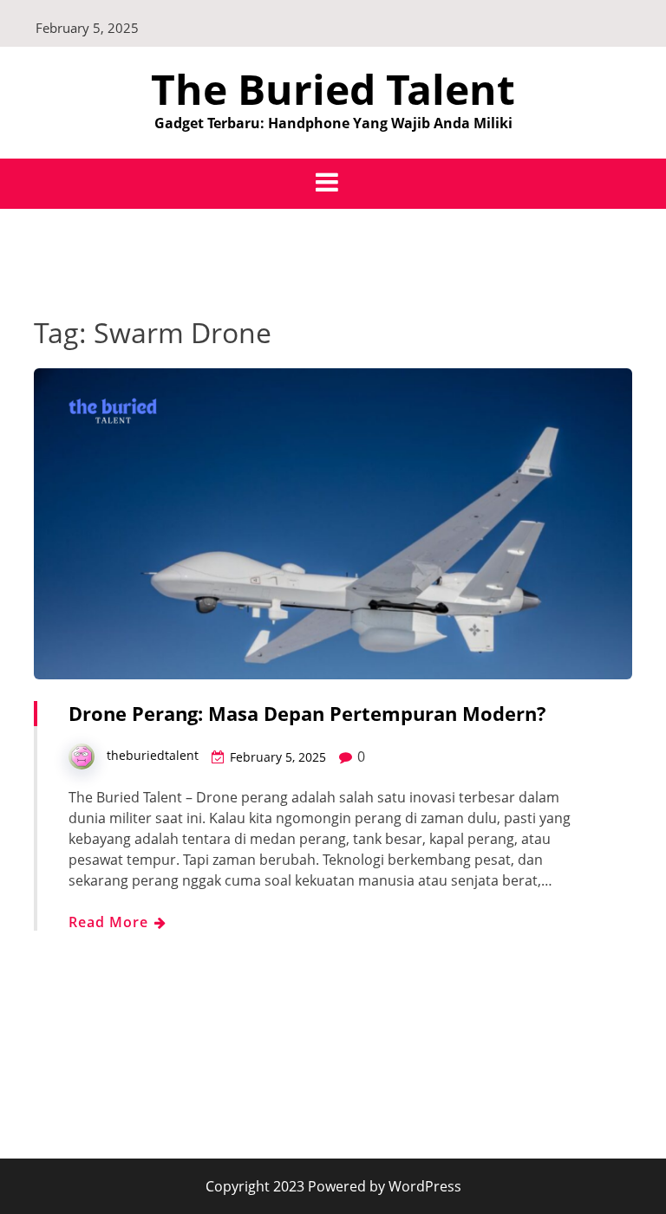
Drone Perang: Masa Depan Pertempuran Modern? (307, 713)
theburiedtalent (153, 755)
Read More (111, 922)
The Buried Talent (333, 89)
